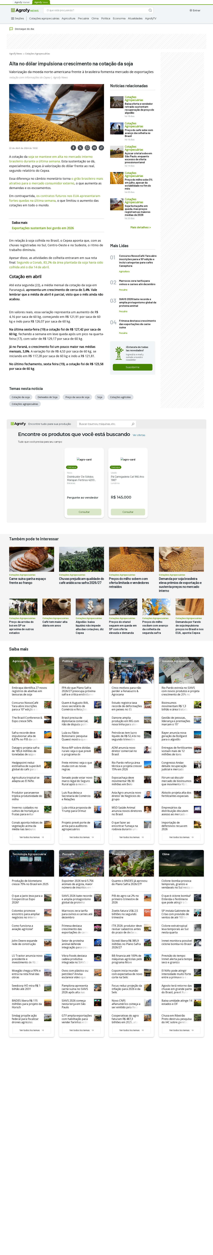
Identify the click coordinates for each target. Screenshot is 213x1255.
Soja (99, 397)
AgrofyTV (150, 18)
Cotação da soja (21, 397)
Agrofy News (15, 53)
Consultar (84, 512)
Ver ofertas (139, 435)
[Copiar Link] (101, 148)
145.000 (124, 497)
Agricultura (68, 18)
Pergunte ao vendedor (82, 497)
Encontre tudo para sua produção (49, 423)
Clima (95, 18)
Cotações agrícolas (120, 397)
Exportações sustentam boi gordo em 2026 (43, 228)
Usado (114, 472)
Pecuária (83, 18)
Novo (69, 472)
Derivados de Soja (47, 397)
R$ (113, 497)
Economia (119, 18)
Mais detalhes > (140, 227)
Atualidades (135, 18)
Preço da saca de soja (77, 397)
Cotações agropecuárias (44, 18)
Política (105, 18)
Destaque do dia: (24, 28)
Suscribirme (132, 367)
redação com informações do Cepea (29, 77)
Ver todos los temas (30, 837)
